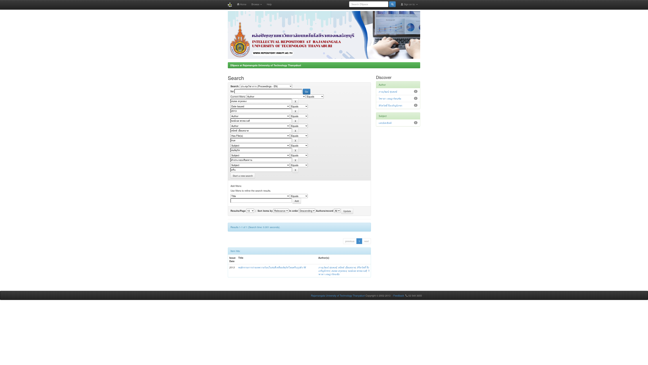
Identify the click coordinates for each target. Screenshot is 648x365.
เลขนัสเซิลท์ (385, 123)
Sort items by (265, 210)
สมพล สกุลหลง (339, 270)
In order (293, 210)
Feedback (398, 295)
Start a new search (243, 175)
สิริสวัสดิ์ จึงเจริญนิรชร (390, 105)
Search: (235, 86)
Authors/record (324, 210)
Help (269, 4)
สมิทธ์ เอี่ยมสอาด (347, 267)
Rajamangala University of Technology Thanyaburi (338, 295)
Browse (255, 4)
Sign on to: (409, 4)
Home (242, 4)
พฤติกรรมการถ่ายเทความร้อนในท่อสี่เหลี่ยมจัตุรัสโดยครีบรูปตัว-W (272, 267)
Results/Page (238, 210)
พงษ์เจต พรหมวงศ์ (357, 270)
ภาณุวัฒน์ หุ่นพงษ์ (327, 267)
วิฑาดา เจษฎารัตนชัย (390, 98)
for (232, 91)
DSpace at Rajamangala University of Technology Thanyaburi (265, 65)
